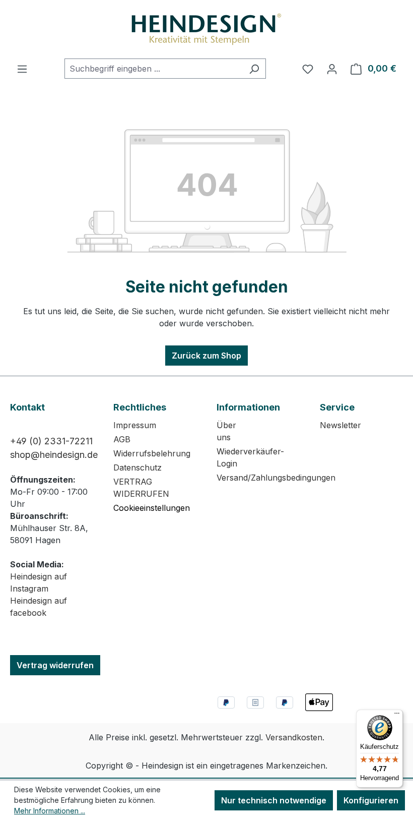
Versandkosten (293, 737)
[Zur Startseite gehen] (206, 29)
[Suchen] (254, 68)
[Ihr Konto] (332, 68)
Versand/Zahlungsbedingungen (276, 478)
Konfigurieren (370, 800)
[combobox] (153, 68)
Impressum (134, 425)
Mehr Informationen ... (49, 810)
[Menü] (22, 68)
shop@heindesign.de (54, 454)
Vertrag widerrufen (55, 665)
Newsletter (340, 425)
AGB (121, 439)
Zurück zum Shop (206, 355)
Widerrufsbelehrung (151, 453)
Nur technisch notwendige (273, 800)
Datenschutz (137, 467)
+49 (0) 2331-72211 (51, 441)
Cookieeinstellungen (151, 508)
